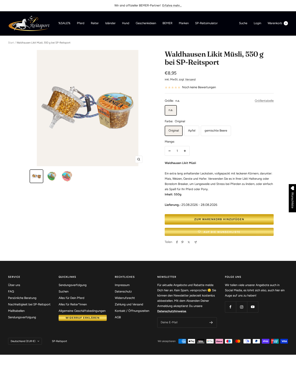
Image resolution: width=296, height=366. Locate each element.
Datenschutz (123, 291)
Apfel (191, 130)
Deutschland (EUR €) (23, 341)
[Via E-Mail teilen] (195, 242)
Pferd (80, 23)
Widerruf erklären (83, 317)
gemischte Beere (216, 130)
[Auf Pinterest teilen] (182, 242)
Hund (125, 23)
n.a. (171, 110)
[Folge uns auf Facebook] (230, 306)
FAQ (11, 291)
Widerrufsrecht (125, 298)
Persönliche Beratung (22, 298)
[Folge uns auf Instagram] (241, 306)
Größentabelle (264, 101)
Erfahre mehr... (172, 5)
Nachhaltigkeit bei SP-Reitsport (29, 304)
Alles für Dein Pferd (71, 298)
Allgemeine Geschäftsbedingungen (82, 311)
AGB (118, 317)
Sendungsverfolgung (22, 317)
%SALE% (64, 23)
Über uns (14, 285)
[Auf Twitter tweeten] (188, 242)
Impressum (122, 285)
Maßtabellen (16, 311)
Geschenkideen (146, 23)
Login (257, 23)
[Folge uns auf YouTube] (252, 306)
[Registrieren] (211, 322)
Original (174, 130)
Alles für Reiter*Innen (73, 304)
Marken (184, 23)
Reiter (95, 23)
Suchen (63, 291)
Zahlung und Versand (129, 304)
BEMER (167, 23)
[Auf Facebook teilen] (177, 242)
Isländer (110, 23)
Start (11, 42)
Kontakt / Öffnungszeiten (132, 311)
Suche (243, 23)
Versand (190, 79)
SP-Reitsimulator (206, 23)
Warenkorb (277, 23)
